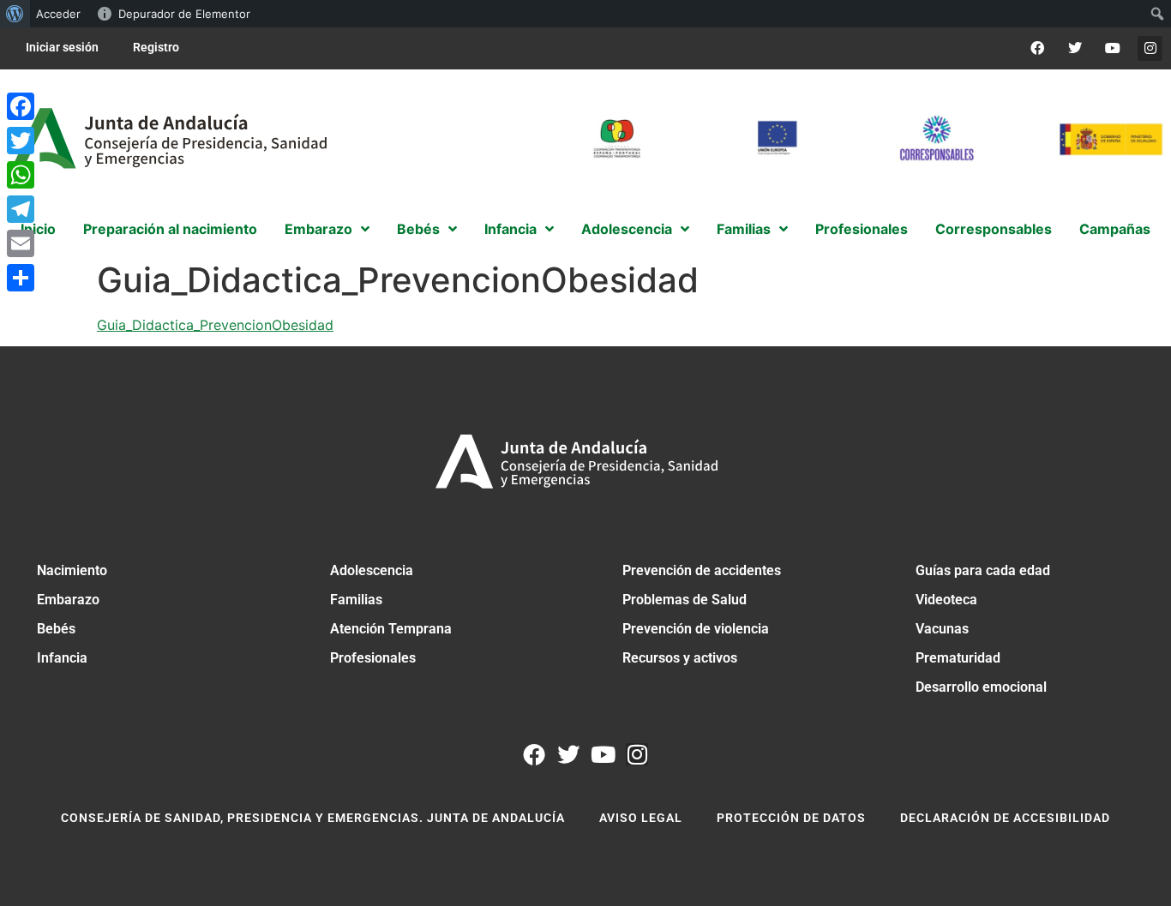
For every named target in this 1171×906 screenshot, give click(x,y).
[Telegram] (20, 209)
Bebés (56, 629)
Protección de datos (791, 818)
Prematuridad (958, 658)
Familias (356, 599)
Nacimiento (72, 570)
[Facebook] (1037, 48)
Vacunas (942, 629)
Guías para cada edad (983, 570)
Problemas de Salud (684, 599)
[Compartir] (20, 278)
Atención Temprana (391, 629)
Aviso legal (640, 818)
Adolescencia (371, 570)
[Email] (20, 243)
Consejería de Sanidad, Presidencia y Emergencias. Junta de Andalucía (313, 818)
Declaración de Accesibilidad (1005, 818)
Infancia (62, 658)
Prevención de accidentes (701, 570)
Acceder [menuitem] (58, 14)
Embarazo (68, 599)
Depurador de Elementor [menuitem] (184, 14)
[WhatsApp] (20, 175)
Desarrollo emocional (981, 687)
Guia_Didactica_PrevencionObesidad (215, 324)
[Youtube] (1112, 48)
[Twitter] (1075, 48)
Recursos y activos (679, 658)
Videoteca (946, 599)
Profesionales (373, 658)
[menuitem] (15, 13)
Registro (156, 47)
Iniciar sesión (62, 47)
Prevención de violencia (695, 629)
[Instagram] (1150, 48)
